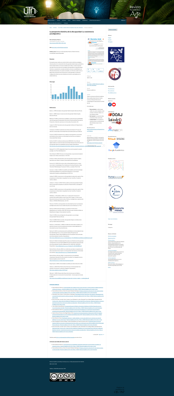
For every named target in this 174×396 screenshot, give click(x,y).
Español (109, 39)
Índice (109, 267)
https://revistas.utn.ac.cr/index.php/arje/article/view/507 (61, 260)
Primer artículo (111, 240)
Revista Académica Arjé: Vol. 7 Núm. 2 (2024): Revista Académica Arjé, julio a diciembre (78, 324)
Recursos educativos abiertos (55, 23)
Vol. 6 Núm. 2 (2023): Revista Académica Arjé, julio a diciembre (70, 27)
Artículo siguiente (112, 257)
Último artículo (111, 262)
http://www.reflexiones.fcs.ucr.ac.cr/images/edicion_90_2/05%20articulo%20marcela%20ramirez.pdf (71, 237)
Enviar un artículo (112, 29)
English (109, 37)
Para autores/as (111, 90)
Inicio (51, 27)
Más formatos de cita (92, 145)
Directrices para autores (95, 20)
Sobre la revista (51, 20)
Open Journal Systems (112, 218)
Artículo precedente (112, 250)
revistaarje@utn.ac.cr (54, 366)
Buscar (123, 20)
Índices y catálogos (76, 20)
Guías (69, 20)
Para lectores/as (111, 88)
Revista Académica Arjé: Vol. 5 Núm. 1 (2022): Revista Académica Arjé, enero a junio (78, 346)
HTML (94, 71)
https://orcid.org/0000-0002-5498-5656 (58, 43)
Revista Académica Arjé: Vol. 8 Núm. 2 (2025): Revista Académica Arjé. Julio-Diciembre (78, 292)
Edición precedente (112, 236)
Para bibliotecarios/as (112, 92)
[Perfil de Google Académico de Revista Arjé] (116, 153)
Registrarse (120, 1)
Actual (58, 20)
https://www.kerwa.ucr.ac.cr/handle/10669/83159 (66, 252)
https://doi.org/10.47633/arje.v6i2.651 (60, 47)
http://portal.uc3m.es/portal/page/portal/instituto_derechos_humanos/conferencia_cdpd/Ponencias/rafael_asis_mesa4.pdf (75, 146)
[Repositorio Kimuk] (116, 139)
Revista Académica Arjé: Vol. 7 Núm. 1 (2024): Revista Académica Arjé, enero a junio (84, 319)
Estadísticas (84, 20)
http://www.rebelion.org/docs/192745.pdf (58, 270)
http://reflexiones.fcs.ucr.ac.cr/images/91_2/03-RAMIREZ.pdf (69, 246)
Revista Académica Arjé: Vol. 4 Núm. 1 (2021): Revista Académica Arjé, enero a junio (80, 289)
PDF (89, 71)
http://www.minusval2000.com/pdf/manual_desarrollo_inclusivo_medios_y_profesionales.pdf (69, 278)
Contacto (66, 23)
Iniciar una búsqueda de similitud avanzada (65, 337)
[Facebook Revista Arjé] (110, 106)
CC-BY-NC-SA (53, 370)
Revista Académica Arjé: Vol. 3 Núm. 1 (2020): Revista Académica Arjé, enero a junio (83, 311)
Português (110, 41)
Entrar (125, 1)
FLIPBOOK (100, 71)
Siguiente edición (111, 238)
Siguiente (101, 334)
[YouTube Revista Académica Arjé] (114, 106)
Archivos (64, 20)
